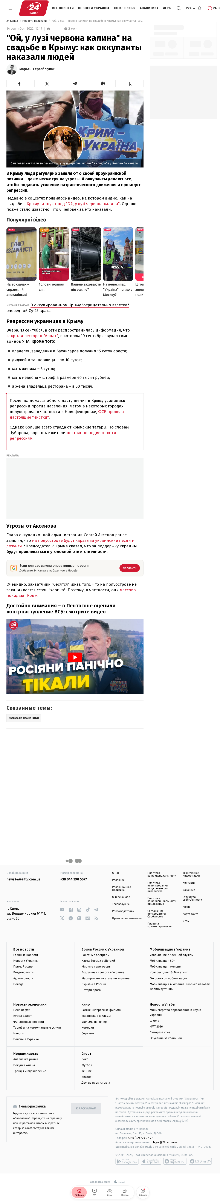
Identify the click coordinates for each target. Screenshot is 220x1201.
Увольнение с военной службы (172, 955)
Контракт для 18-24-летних (169, 972)
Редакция (118, 880)
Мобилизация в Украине (170, 949)
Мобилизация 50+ (162, 961)
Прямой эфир (23, 966)
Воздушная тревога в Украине (102, 972)
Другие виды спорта (95, 1082)
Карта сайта (190, 914)
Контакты (189, 883)
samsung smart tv (200, 1161)
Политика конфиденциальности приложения (161, 901)
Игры (167, 8)
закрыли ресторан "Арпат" (32, 335)
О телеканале (121, 897)
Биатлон (87, 1077)
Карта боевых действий (98, 961)
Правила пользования (127, 918)
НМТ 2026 (156, 1026)
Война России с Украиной (102, 949)
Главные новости (25, 955)
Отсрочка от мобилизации (168, 978)
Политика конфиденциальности (161, 874)
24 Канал (12, 21)
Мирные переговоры (96, 966)
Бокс (84, 1059)
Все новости (63, 8)
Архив (187, 907)
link (62, 910)
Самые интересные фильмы (101, 1010)
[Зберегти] (130, 83)
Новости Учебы (162, 1004)
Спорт (86, 1054)
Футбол (86, 1065)
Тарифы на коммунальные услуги (37, 1027)
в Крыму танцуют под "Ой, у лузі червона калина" (71, 203)
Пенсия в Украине (26, 1039)
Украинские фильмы (96, 1016)
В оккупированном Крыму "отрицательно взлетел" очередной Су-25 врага (67, 308)
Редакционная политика (121, 888)
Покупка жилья (24, 1065)
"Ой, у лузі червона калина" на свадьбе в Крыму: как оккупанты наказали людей (97, 21)
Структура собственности (192, 898)
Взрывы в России (93, 984)
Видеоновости (23, 972)
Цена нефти (21, 1010)
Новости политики (34, 21)
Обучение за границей (166, 1038)
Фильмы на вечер (94, 1022)
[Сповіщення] (200, 8)
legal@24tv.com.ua (165, 1142)
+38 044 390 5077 (73, 879)
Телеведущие (121, 904)
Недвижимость (25, 1054)
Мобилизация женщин (166, 966)
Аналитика (149, 8)
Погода (18, 984)
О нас (115, 873)
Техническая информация (191, 874)
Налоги (18, 1033)
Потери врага (91, 990)
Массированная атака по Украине (105, 978)
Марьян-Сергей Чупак (37, 69)
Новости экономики (29, 1004)
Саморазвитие (160, 1032)
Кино (85, 1004)
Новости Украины (93, 8)
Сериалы (87, 1033)
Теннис (86, 1071)
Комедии (87, 1027)
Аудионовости (23, 978)
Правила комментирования (159, 925)
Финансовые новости (28, 1022)
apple (151, 1161)
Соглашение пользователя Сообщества (156, 914)
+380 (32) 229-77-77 (140, 1138)
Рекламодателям (123, 911)
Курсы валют (22, 1016)
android (127, 1161)
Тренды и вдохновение (29, 1071)
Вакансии (189, 890)
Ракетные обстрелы (95, 955)
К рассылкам (86, 1108)
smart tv (174, 1161)
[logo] (34, 8)
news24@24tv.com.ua (23, 879)
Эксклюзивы (124, 8)
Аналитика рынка (25, 1059)
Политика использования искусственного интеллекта (157, 887)
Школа (154, 1021)
